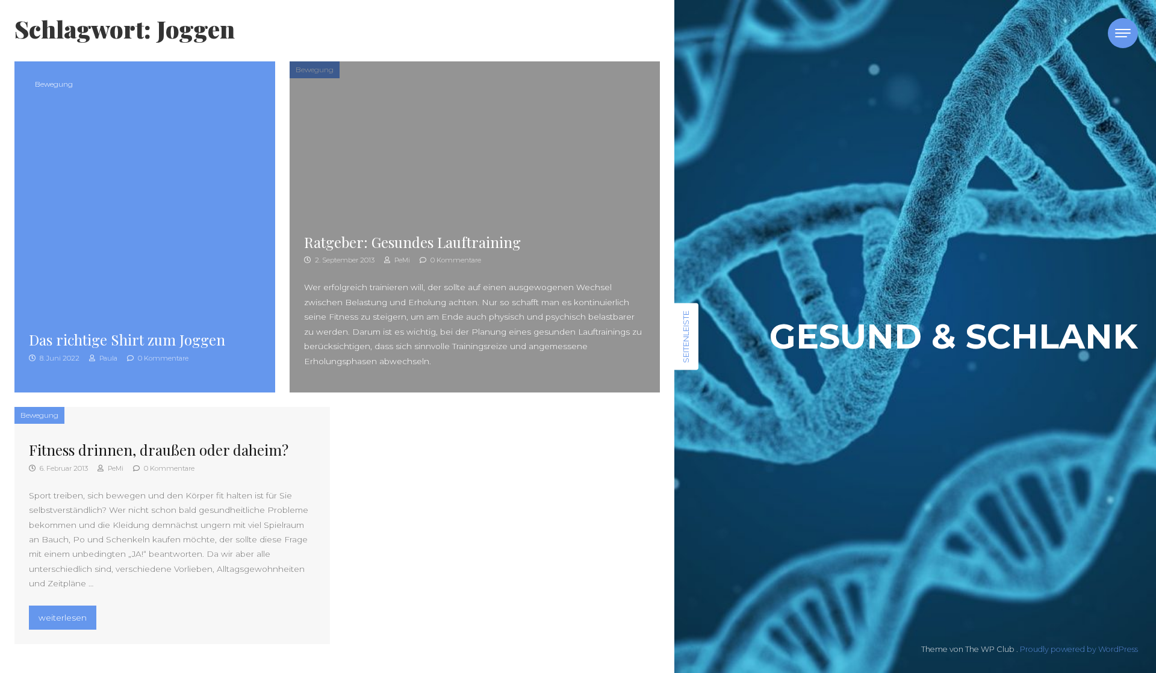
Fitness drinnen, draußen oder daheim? (158, 449)
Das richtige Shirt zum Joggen (127, 339)
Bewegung (54, 83)
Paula (107, 358)
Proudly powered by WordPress (1079, 649)
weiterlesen (67, 617)
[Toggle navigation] (1123, 33)
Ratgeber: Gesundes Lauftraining (412, 242)
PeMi (401, 260)
